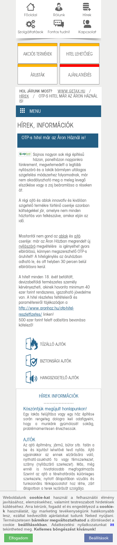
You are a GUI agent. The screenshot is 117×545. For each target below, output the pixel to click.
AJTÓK (29, 440)
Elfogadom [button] (18, 538)
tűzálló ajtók (53, 344)
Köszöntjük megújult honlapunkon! (55, 409)
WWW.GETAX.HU (71, 91)
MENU (33, 111)
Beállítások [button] (98, 538)
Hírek (24, 96)
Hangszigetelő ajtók (59, 377)
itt (112, 524)
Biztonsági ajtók (55, 361)
